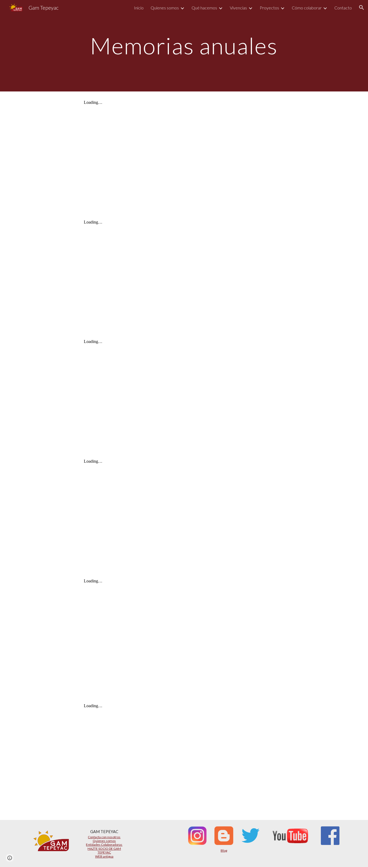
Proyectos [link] (269, 7)
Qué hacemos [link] (204, 7)
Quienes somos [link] (165, 7)
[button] (361, 7)
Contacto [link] (343, 7)
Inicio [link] (139, 7)
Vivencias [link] (238, 7)
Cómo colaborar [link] (307, 7)
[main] (184, 45)
